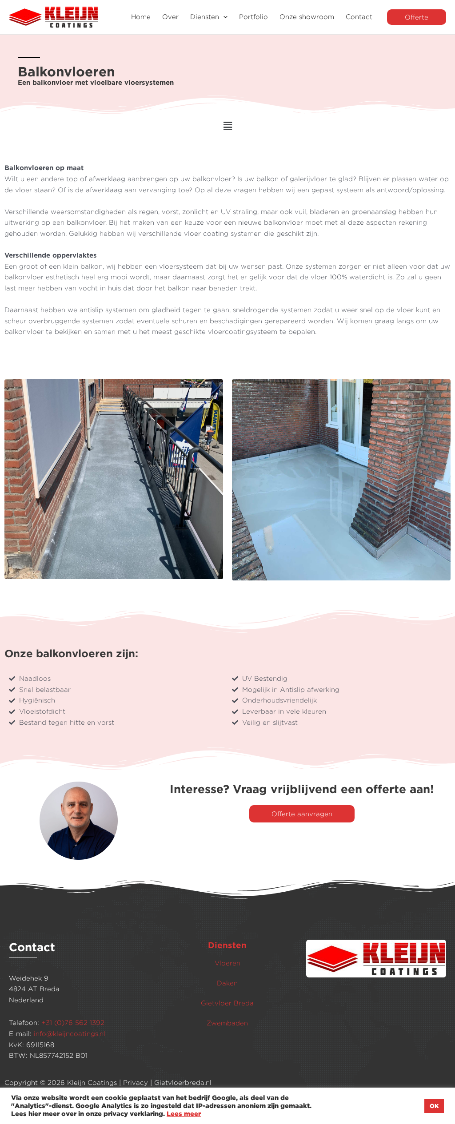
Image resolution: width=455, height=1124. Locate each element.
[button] (223, 17)
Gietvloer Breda (227, 1003)
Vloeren (227, 963)
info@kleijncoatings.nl (69, 1033)
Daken (227, 983)
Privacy (135, 1082)
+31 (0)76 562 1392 (72, 1022)
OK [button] (434, 1106)
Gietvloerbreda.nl (183, 1082)
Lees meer (184, 1113)
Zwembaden (227, 1023)
